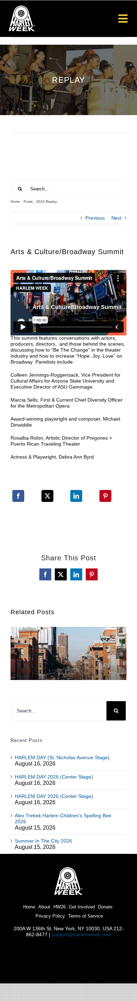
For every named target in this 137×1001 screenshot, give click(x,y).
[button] (16, 653)
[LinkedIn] (76, 500)
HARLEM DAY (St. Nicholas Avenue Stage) (62, 757)
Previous (95, 218)
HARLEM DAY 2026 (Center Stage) (54, 777)
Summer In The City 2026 (43, 841)
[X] (47, 500)
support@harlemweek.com (81, 934)
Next (116, 218)
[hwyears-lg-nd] (68, 870)
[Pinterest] (105, 500)
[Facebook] (18, 500)
